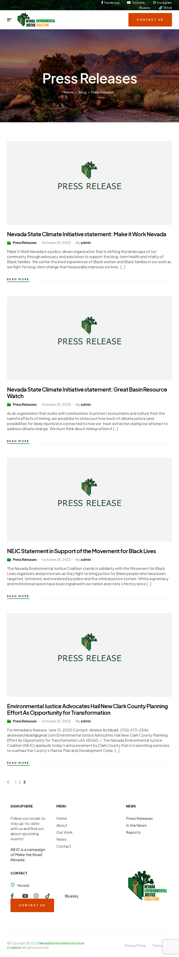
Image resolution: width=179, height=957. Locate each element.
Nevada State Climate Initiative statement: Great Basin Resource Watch (87, 392)
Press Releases (25, 242)
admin (86, 242)
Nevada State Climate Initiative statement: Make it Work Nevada (86, 233)
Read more (18, 279)
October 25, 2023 (56, 242)
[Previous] (8, 782)
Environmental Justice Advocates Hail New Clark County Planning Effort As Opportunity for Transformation (87, 709)
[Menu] (9, 19)
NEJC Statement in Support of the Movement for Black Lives (81, 550)
